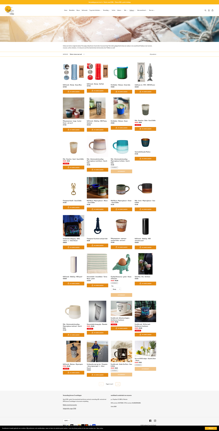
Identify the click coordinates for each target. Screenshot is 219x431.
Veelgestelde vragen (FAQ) (69, 408)
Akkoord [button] (211, 428)
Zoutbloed (146, 425)
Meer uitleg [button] (100, 428)
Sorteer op (65, 54)
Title (112, 286)
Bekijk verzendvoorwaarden (70, 405)
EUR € (66, 420)
